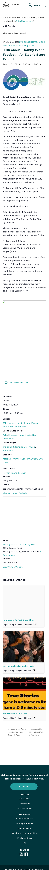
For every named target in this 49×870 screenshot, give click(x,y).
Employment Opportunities (24, 833)
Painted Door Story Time (15, 713)
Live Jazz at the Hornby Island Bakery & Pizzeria (37, 732)
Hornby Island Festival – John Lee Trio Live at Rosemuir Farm (18, 732)
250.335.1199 (24, 799)
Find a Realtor (24, 828)
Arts (5, 435)
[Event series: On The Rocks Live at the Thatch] (34, 670)
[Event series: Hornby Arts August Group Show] (35, 624)
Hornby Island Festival (14, 473)
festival (19, 447)
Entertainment (16, 435)
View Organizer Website (15, 493)
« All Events (9, 26)
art (4, 447)
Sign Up (24, 786)
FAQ (24, 843)
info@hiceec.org (24, 21)
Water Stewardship (24, 818)
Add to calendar (16, 382)
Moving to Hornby (24, 823)
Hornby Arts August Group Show (18, 620)
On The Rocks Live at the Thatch (19, 666)
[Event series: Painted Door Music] (34, 717)
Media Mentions (24, 838)
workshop (8, 450)
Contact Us (24, 804)
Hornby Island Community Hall (19, 544)
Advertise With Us (24, 808)
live (25, 447)
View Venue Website (13, 567)
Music (28, 435)
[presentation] (23, 600)
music (32, 447)
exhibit (10, 447)
